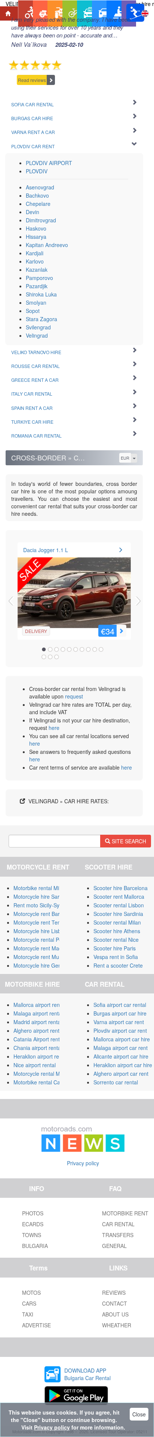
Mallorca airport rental (39, 1004)
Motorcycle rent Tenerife (42, 922)
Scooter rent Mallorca (118, 896)
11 (44, 657)
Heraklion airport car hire (122, 1065)
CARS (29, 1303)
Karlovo (35, 261)
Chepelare (38, 203)
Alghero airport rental (38, 1030)
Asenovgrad (40, 187)
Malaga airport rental (38, 1013)
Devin (32, 212)
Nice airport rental (34, 1065)
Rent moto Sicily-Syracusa (44, 905)
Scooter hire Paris (114, 948)
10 (101, 649)
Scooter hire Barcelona (120, 888)
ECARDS (32, 1224)
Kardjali (34, 253)
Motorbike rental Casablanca (47, 1082)
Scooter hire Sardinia (118, 913)
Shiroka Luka (41, 294)
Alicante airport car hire (120, 1056)
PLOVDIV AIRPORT (49, 163)
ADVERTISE (36, 1325)
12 (50, 657)
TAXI (27, 1314)
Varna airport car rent (118, 1022)
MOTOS (31, 1292)
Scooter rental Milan (117, 922)
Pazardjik (36, 286)
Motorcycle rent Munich (41, 956)
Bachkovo (37, 195)
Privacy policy (83, 1163)
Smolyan (36, 302)
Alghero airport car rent (120, 1073)
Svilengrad (38, 327)
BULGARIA (35, 1245)
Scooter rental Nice (116, 939)
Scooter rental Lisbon (118, 905)
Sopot (33, 310)
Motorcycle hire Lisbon (40, 931)
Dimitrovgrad (41, 220)
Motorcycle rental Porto (40, 939)
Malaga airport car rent (120, 1047)
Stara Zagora (41, 319)
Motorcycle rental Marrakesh (47, 1073)
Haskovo (36, 228)
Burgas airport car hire (120, 1013)
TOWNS (31, 1235)
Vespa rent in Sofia (115, 956)
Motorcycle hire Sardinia (42, 896)
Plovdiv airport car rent (120, 1030)
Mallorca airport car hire (121, 1039)
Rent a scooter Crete (118, 965)
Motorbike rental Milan (39, 888)
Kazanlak (36, 269)
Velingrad (37, 335)
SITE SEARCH (128, 841)
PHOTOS (32, 1213)
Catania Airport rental (38, 1039)
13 (56, 657)
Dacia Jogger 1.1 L (45, 550)
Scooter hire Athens (116, 931)
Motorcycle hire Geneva (41, 965)
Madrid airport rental (37, 1022)
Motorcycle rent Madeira (42, 948)
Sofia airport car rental (119, 1004)
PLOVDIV (36, 171)
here (54, 727)
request (74, 696)
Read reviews (32, 80)
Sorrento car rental (115, 1082)
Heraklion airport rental (40, 1056)
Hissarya (36, 236)
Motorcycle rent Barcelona (44, 913)
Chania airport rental (37, 1047)
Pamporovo (39, 277)
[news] (82, 1137)
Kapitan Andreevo (47, 245)
